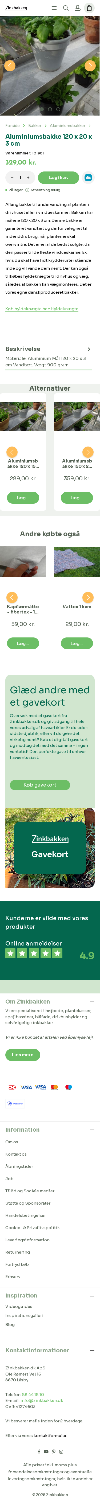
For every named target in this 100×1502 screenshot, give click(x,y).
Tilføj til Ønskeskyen (88, 177)
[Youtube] (46, 1452)
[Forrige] (9, 65)
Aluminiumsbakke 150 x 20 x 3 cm (77, 464)
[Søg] (66, 8)
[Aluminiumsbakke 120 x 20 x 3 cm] (50, 66)
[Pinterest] (54, 1452)
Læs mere (23, 1055)
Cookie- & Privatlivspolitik (32, 1227)
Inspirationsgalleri (24, 1315)
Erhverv (12, 1276)
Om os (11, 1141)
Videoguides (18, 1306)
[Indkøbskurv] (89, 8)
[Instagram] (61, 1452)
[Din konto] (77, 8)
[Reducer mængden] (12, 177)
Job (9, 1178)
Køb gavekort (40, 785)
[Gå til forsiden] (16, 8)
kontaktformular (50, 1435)
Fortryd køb (17, 1264)
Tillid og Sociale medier (29, 1190)
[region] (50, 66)
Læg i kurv (59, 177)
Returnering (17, 1252)
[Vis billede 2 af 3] (50, 109)
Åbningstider (19, 1166)
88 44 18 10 (33, 1394)
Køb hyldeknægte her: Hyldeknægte (41, 308)
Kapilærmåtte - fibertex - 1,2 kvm (23, 609)
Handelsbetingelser (25, 1215)
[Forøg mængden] (28, 177)
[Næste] (90, 65)
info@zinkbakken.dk (41, 1400)
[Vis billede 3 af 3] (58, 109)
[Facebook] (39, 1452)
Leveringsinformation (27, 1239)
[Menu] (54, 8)
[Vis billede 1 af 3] (42, 109)
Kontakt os (16, 1154)
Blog (10, 1324)
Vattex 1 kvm (77, 606)
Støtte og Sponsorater (27, 1203)
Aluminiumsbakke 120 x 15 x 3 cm (23, 464)
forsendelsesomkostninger (35, 1471)
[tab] (48, 356)
